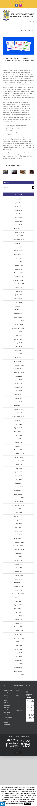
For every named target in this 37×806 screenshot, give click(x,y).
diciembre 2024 (18, 273)
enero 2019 (18, 535)
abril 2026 (19, 214)
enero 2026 (18, 225)
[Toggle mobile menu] (33, 21)
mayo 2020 (18, 476)
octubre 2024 (19, 280)
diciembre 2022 (18, 361)
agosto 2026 (18, 199)
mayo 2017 (18, 608)
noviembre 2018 (19, 542)
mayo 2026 (18, 210)
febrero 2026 (19, 221)
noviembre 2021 (19, 409)
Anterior (23, 30)
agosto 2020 (18, 464)
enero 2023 (18, 357)
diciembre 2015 (18, 671)
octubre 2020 (19, 457)
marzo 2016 (18, 660)
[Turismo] (12, 738)
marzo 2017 (18, 616)
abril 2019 (19, 523)
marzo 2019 (18, 527)
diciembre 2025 (18, 228)
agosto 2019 (18, 509)
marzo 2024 (18, 306)
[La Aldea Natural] (25, 743)
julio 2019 (19, 512)
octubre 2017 (19, 590)
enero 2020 (18, 490)
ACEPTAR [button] (27, 803)
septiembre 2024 (19, 284)
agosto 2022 (18, 376)
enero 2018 (18, 579)
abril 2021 (19, 435)
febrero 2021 (19, 442)
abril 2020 (19, 479)
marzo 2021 (18, 439)
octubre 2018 (19, 546)
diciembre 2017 (18, 582)
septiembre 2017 (19, 594)
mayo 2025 (18, 254)
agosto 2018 (18, 553)
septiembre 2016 (19, 638)
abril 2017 (19, 612)
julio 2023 (19, 335)
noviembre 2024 (19, 276)
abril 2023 (19, 346)
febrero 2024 (19, 309)
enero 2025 (18, 269)
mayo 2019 (18, 520)
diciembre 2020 (18, 450)
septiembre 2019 (19, 505)
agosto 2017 (18, 597)
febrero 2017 (19, 619)
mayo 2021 (18, 431)
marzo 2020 (18, 483)
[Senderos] (11, 743)
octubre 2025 (19, 236)
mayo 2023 (18, 343)
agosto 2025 (18, 243)
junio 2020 (18, 472)
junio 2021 (18, 428)
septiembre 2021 (19, 417)
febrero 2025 (19, 265)
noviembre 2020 (19, 453)
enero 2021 (18, 446)
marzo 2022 (18, 394)
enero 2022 (18, 402)
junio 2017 (18, 605)
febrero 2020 (19, 487)
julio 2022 (19, 380)
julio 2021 (19, 424)
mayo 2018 (18, 564)
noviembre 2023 (19, 321)
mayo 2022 (18, 387)
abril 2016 (19, 656)
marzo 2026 (18, 217)
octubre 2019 (19, 501)
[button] (4, 172)
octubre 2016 (19, 634)
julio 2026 (19, 203)
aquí (21, 803)
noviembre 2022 (19, 365)
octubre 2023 (19, 324)
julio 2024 (19, 291)
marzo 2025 (18, 262)
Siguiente (30, 30)
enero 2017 (18, 623)
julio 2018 (19, 557)
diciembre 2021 (18, 405)
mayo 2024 (18, 298)
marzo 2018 (18, 571)
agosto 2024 (18, 287)
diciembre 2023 (18, 317)
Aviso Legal (10, 736)
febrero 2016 (19, 664)
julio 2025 (19, 247)
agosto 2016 (18, 641)
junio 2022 (18, 383)
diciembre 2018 (18, 538)
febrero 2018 (19, 575)
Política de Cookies (24, 736)
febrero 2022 (19, 398)
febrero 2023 (19, 354)
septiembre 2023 (19, 328)
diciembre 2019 (18, 494)
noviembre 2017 (19, 586)
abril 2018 (19, 568)
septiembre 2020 (19, 461)
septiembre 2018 (19, 549)
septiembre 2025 (19, 239)
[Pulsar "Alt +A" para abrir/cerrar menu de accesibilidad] (2, 804)
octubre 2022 (19, 369)
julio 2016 (19, 645)
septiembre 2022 (19, 372)
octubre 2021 (19, 413)
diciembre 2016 (18, 627)
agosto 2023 (18, 332)
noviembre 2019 (19, 498)
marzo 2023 (18, 350)
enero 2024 (18, 313)
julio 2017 (19, 601)
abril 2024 (19, 302)
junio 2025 (18, 250)
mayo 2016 (18, 653)
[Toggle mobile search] (30, 21)
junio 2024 (18, 295)
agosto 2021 (18, 420)
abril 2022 (19, 391)
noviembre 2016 (19, 630)
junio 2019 (18, 516)
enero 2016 (18, 667)
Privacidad (16, 736)
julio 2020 (19, 468)
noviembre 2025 (19, 232)
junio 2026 (18, 206)
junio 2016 (18, 649)
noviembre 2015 (19, 675)
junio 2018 (18, 560)
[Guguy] (23, 738)
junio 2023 (18, 339)
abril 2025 (19, 258)
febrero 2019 (19, 531)
